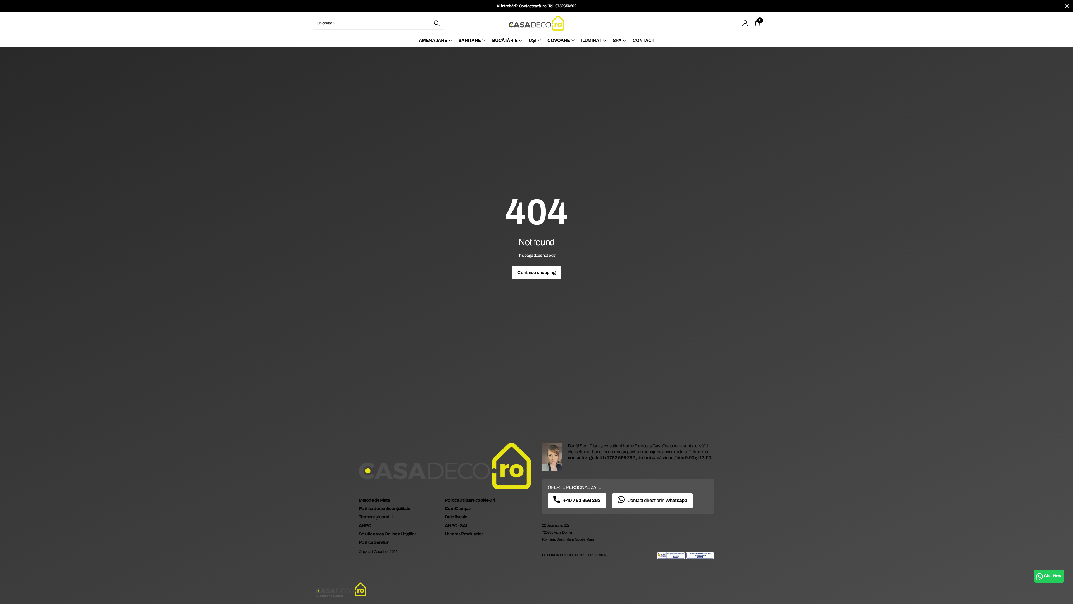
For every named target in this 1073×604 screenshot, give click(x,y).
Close (1067, 6)
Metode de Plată (374, 500)
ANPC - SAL (456, 525)
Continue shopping (536, 272)
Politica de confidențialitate (384, 508)
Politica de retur (373, 542)
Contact (643, 40)
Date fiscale (456, 517)
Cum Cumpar (458, 508)
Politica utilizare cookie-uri (470, 500)
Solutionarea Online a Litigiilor (387, 534)
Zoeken (436, 23)
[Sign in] (745, 23)
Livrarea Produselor (464, 534)
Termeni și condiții (376, 517)
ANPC (365, 525)
